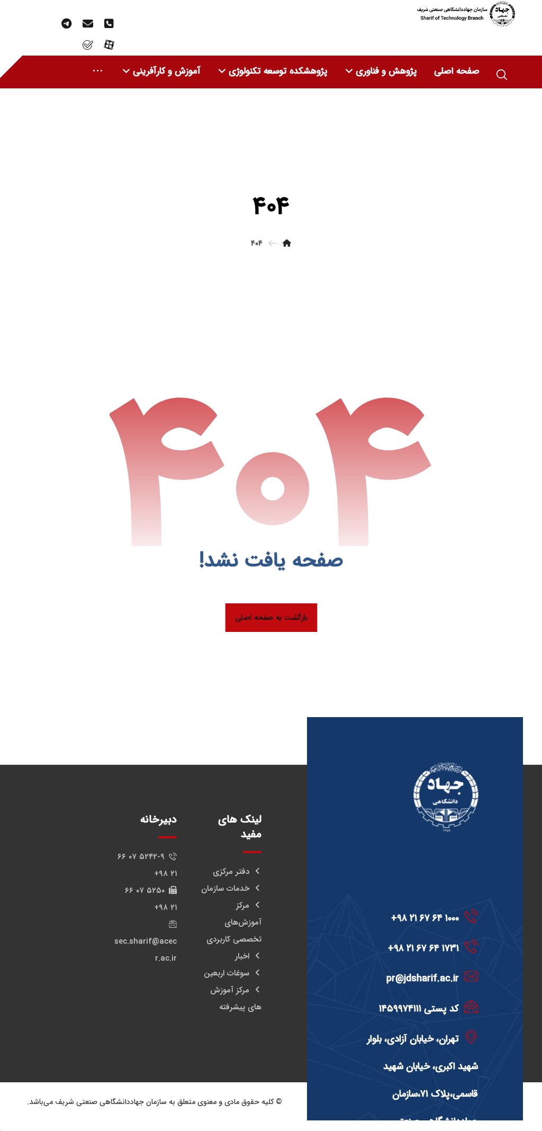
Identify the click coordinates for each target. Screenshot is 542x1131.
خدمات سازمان (225, 888)
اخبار (242, 956)
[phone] (109, 23)
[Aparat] (109, 45)
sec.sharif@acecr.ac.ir (145, 950)
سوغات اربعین (226, 973)
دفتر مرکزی (231, 871)
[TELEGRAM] (66, 23)
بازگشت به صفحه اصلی (271, 617)
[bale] (87, 45)
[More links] (98, 71)
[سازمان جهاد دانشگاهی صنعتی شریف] (465, 13)
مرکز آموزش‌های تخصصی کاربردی (233, 922)
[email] (87, 23)
